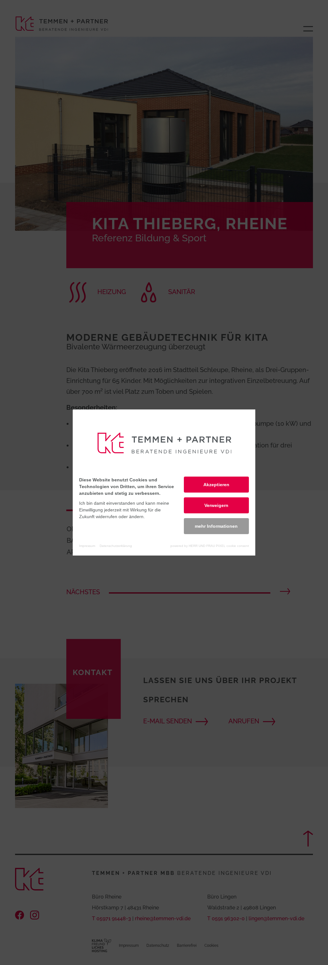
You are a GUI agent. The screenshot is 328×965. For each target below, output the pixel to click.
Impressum (87, 546)
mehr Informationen (216, 526)
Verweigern (216, 505)
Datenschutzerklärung (116, 546)
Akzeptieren (216, 484)
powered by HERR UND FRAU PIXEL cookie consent (209, 546)
